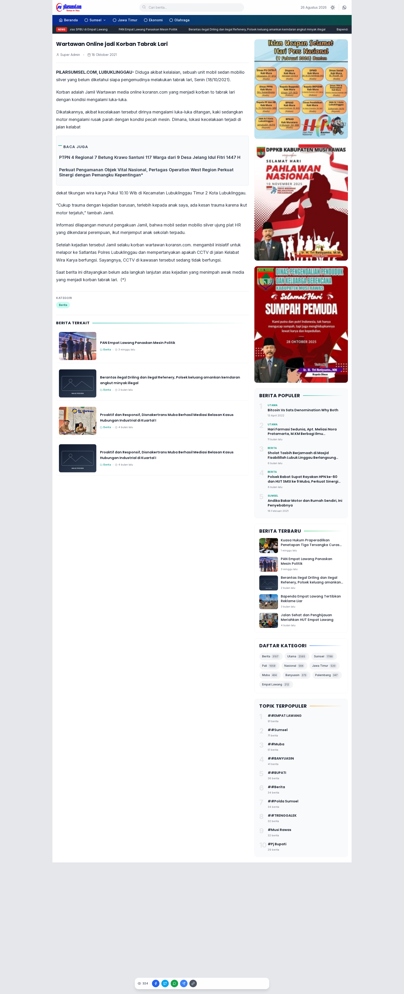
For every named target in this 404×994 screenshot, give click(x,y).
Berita (63, 305)
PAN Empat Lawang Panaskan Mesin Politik (138, 29)
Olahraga (182, 20)
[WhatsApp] (344, 7)
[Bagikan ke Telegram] (184, 983)
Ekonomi (156, 20)
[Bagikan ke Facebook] (155, 983)
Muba (269, 675)
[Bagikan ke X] (165, 983)
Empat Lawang (275, 684)
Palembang (326, 675)
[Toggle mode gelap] (332, 7)
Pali (268, 665)
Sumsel (95, 20)
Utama (296, 656)
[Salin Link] (193, 983)
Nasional (293, 665)
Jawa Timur (127, 20)
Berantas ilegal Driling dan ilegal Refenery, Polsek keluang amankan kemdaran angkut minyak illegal (247, 29)
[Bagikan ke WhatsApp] (174, 983)
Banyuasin (295, 675)
